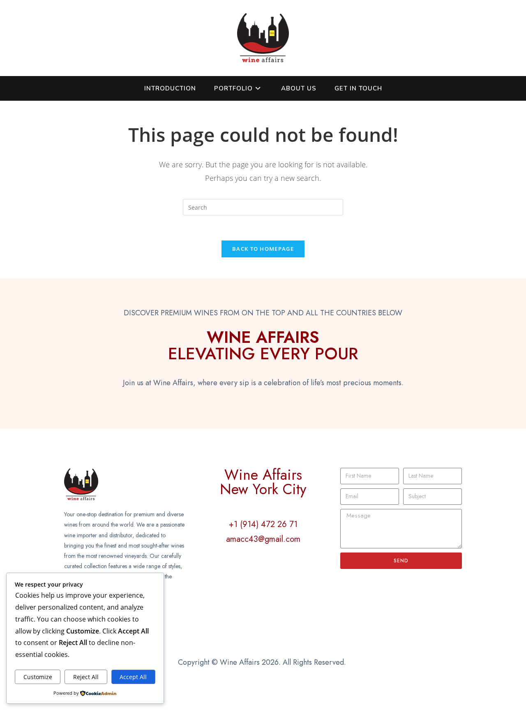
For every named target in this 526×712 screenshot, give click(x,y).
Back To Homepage (263, 248)
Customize (37, 677)
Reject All (86, 677)
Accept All (133, 677)
